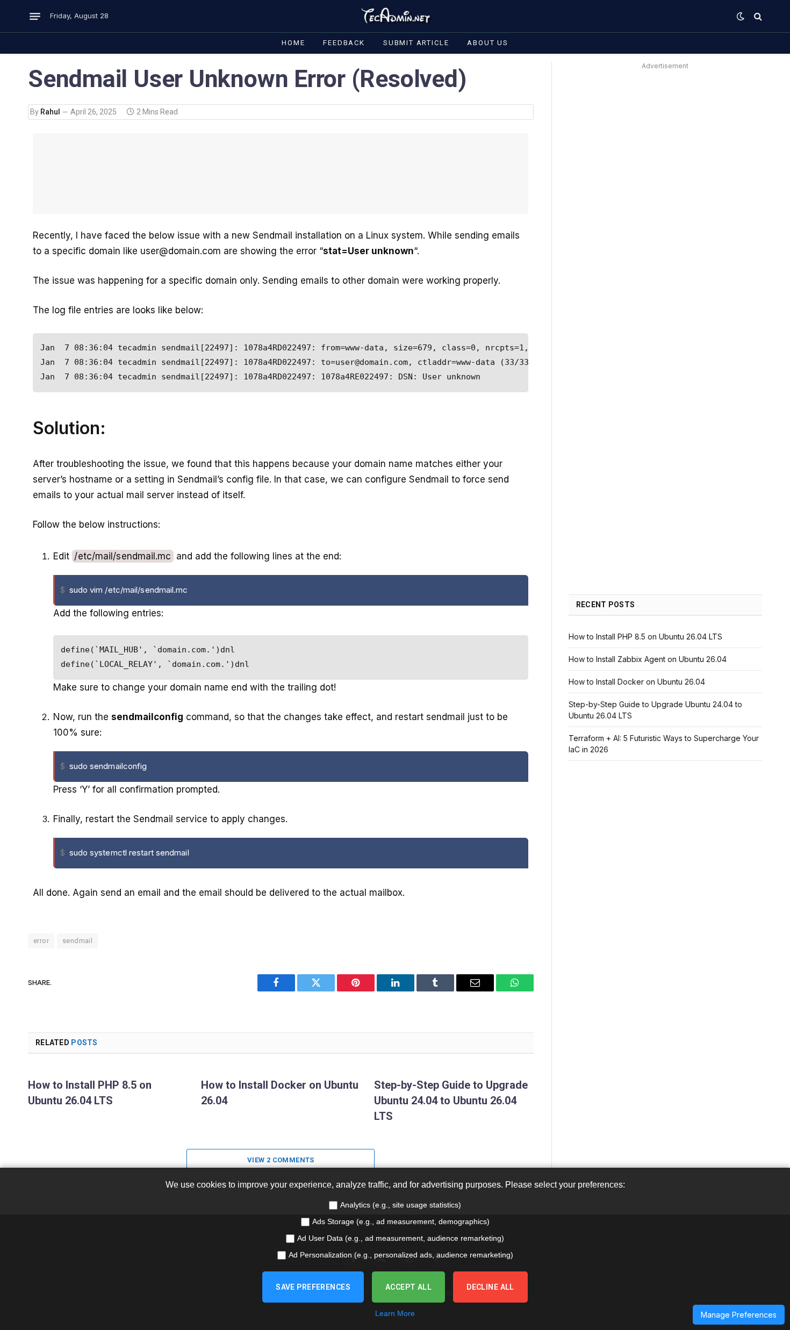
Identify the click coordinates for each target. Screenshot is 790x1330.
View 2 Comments (280, 1160)
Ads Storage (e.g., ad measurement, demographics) (401, 1221)
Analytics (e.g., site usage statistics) (400, 1204)
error (41, 941)
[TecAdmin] (395, 16)
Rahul (50, 111)
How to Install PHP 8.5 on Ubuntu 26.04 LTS (90, 1093)
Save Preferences (313, 1287)
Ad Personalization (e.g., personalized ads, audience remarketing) (401, 1254)
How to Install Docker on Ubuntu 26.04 (279, 1093)
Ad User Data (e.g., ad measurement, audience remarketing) (400, 1238)
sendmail (77, 941)
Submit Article (416, 43)
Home (293, 43)
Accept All (408, 1287)
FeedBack (344, 43)
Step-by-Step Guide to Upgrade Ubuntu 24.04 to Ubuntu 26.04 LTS (451, 1101)
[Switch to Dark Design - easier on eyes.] (740, 16)
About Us (487, 43)
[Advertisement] (280, 173)
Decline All (490, 1287)
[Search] (757, 16)
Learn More (395, 1313)
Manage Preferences (739, 1314)
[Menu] (35, 16)
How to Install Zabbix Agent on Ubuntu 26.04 (648, 659)
